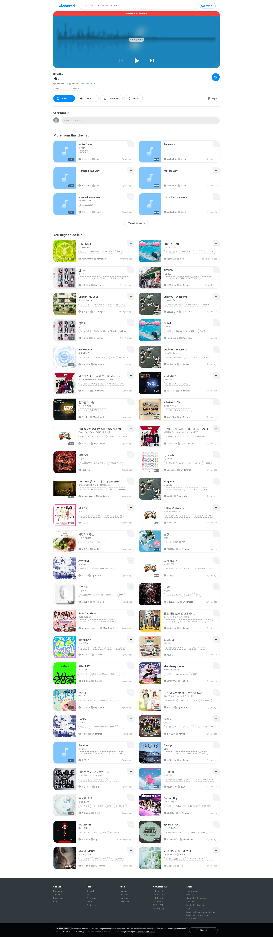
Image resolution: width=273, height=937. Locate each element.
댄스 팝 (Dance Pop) (88, 595)
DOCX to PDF (159, 898)
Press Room (58, 898)
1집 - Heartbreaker (108, 595)
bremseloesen (86, 205)
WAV (57, 89)
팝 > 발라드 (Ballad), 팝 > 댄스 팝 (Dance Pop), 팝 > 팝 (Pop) (179, 727)
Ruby (96, 832)
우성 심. (170, 575)
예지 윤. (85, 866)
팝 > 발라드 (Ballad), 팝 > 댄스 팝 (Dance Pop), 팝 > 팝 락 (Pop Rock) (179, 410)
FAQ (88, 894)
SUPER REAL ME (192, 305)
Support (90, 891)
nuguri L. (85, 655)
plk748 (85, 391)
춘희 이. (170, 866)
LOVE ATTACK (208, 252)
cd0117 (170, 391)
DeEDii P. (85, 760)
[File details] (64, 151)
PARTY (102, 700)
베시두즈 (171, 681)
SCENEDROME (184, 252)
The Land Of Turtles (197, 832)
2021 (195, 674)
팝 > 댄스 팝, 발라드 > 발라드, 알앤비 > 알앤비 (93, 542)
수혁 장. (170, 285)
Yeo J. (84, 417)
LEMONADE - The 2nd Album (101, 252)
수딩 (169, 496)
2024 (196, 252)
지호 (84, 575)
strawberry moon (182, 674)
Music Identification (195, 905)
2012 (203, 648)
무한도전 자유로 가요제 (118, 437)
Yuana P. (171, 470)
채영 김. (170, 655)
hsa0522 (171, 443)
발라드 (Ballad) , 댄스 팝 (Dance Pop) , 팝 (93, 437)
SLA (188, 909)
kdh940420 (172, 839)
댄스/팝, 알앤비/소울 (174, 305)
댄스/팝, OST (171, 621)
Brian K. (85, 443)
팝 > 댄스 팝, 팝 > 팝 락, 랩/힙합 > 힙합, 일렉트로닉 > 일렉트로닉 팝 (93, 780)
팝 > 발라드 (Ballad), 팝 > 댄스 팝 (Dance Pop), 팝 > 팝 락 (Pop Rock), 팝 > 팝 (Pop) (93, 410)
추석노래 (98, 681)
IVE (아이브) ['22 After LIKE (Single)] (104, 674)
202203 (184, 681)
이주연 (85, 549)
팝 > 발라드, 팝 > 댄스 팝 (89, 278)
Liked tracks (99, 285)
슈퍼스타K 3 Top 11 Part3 (204, 727)
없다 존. (170, 364)
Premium (57, 891)
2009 (121, 595)
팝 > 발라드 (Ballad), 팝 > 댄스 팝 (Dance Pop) (179, 384)
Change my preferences (145, 932)
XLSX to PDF (158, 909)
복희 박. (85, 285)
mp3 (182, 259)
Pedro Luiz (171, 338)
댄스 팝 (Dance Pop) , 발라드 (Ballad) (93, 463)
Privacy (189, 894)
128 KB (66, 89)
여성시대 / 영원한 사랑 (113, 516)
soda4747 (171, 523)
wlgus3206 (172, 602)
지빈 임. (170, 259)
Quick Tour (91, 898)
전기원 (85, 311)
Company (124, 891)
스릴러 (188, 595)
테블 (182, 866)
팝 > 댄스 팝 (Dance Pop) (90, 516)
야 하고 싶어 (183, 700)
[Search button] (193, 5)
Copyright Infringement (196, 898)
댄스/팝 (83, 252)
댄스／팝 (83, 674)
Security (190, 902)
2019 (210, 859)
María (96, 859)
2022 (121, 569)
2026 (119, 252)
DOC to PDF (158, 891)
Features (91, 902)
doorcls (76, 89)
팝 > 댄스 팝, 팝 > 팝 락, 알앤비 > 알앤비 (179, 780)
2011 (112, 621)
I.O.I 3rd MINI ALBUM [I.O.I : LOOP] (116, 278)
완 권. (84, 338)
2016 (195, 700)
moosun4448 (88, 496)
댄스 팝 (83, 621)
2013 (198, 595)
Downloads (187, 338)
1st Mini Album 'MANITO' (204, 780)
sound (75, 84)
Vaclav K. (60, 84)
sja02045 (86, 470)
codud (84, 602)
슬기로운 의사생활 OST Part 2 (191, 621)
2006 (211, 832)
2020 (208, 463)
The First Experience (117, 489)
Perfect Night (181, 806)
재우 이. (85, 523)
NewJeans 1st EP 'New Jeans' (102, 569)
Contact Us (91, 905)
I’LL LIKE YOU (99, 305)
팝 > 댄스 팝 (170, 252)
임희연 (170, 813)
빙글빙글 (193, 648)
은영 (98, 786)
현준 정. (85, 707)
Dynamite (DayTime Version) (190, 463)
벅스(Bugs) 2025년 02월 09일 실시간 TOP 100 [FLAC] (101, 311)
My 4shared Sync (188, 443)
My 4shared (102, 259)
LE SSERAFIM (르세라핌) (199, 806)
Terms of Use (192, 891)
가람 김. (85, 813)
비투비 (97, 813)
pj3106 (170, 734)
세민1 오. (86, 786)
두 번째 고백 (98, 806)
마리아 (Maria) (116, 859)
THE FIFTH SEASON (196, 859)
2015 (111, 700)
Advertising (125, 894)
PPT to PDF (158, 905)
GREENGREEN (184, 278)
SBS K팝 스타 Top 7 (116, 384)
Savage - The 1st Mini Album (187, 753)
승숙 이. (85, 681)
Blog (55, 902)
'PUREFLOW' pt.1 (100, 357)
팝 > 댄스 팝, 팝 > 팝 (88, 700)
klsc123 (170, 417)
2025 (104, 832)
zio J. (169, 707)
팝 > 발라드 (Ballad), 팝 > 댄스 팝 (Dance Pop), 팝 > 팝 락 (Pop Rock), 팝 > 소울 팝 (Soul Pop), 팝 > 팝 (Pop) (93, 384)
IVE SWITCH (98, 648)
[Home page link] (67, 5)
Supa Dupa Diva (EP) (98, 621)
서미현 (170, 549)
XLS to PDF (158, 902)
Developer (124, 902)
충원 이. (170, 628)
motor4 (83, 152)
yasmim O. (86, 259)
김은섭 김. (171, 311)
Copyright (124, 898)
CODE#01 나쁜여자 (116, 463)
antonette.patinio (89, 628)
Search (56, 894)
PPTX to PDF (159, 894)
